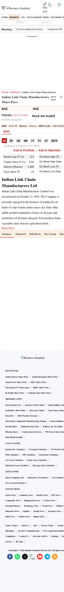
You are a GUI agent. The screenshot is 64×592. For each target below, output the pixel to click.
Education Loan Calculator (17, 465)
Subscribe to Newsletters (38, 477)
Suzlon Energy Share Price (16, 377)
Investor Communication (28, 531)
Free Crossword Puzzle (15, 483)
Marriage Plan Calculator (44, 465)
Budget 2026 (38, 516)
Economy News (54, 511)
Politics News (24, 516)
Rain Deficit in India (14, 437)
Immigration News (32, 500)
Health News (38, 511)
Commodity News (12, 500)
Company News (26, 495)
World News (47, 506)
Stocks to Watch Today (35, 405)
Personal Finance (12, 506)
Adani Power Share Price (16, 382)
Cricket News (49, 500)
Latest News (10, 495)
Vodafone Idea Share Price (39, 393)
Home (5, 17)
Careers (8, 541)
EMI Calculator (12, 455)
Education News (12, 511)
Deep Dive (9, 416)
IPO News (56, 495)
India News (10, 516)
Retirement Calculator (48, 455)
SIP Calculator (29, 455)
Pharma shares (11, 432)
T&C (35, 525)
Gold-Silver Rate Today (15, 410)
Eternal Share (11, 426)
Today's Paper (11, 525)
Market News (42, 495)
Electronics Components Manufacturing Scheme (25, 421)
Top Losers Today (37, 410)
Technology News (31, 506)
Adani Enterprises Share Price (45, 377)
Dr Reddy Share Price (14, 393)
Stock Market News (38, 17)
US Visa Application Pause (29, 29)
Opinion (26, 511)
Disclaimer (9, 531)
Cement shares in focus (31, 432)
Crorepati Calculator (38, 449)
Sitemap (54, 536)
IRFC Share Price (38, 382)
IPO (23, 17)
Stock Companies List (14, 477)
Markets (14, 17)
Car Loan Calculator (14, 460)
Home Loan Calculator (37, 460)
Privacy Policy (47, 525)
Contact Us (24, 536)
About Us (25, 525)
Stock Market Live (13, 405)
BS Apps (19, 541)
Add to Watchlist (49, 150)
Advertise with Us (40, 536)
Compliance (10, 536)
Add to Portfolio (24, 150)
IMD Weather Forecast (27, 416)
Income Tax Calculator (15, 449)
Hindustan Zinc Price (30, 426)
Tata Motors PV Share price (17, 387)
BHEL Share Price (41, 387)
